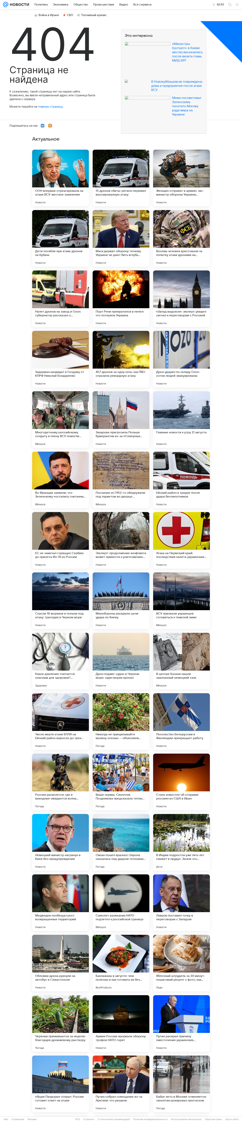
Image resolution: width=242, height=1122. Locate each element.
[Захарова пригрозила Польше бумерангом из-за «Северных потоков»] (121, 419)
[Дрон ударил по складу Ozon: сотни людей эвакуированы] (181, 359)
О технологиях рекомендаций (114, 1119)
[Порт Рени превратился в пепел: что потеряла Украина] (121, 298)
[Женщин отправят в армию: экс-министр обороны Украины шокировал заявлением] (181, 178)
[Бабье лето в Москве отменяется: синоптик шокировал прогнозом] (181, 1084)
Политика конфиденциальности (150, 1119)
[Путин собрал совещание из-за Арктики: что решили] (121, 1084)
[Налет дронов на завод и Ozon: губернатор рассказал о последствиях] (60, 298)
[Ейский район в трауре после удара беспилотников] (181, 480)
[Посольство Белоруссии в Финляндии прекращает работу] (181, 721)
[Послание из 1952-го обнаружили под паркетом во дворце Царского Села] (121, 480)
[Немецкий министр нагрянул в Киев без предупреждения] (60, 842)
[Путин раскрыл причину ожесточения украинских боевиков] (181, 1023)
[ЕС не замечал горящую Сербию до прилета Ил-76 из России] (60, 540)
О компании (18, 1119)
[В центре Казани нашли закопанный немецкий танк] (181, 661)
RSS (77, 1119)
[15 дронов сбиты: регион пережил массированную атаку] (121, 178)
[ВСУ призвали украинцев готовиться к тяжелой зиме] (181, 600)
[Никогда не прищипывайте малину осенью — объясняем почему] (121, 721)
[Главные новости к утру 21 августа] (181, 419)
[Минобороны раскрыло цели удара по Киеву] (121, 600)
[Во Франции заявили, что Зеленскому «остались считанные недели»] (60, 480)
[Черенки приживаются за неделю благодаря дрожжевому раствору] (60, 1023)
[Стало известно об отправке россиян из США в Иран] (181, 782)
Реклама (32, 1119)
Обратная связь (213, 1119)
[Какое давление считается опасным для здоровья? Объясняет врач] (60, 661)
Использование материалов (186, 1119)
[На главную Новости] (18, 4)
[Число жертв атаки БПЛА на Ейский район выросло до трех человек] (60, 721)
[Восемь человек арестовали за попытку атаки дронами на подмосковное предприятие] (181, 238)
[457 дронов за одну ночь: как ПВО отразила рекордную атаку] (121, 359)
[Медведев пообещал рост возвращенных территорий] (60, 902)
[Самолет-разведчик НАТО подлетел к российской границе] (121, 902)
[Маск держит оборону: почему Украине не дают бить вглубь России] (121, 238)
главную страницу (50, 106)
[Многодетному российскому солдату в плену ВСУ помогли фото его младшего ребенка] (60, 419)
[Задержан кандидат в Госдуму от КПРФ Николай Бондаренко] (60, 359)
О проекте (88, 1119)
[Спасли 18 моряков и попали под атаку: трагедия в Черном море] (60, 600)
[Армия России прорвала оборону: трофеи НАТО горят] (121, 1023)
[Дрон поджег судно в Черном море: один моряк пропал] (121, 661)
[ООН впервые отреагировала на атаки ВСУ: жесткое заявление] (60, 178)
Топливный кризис (94, 15)
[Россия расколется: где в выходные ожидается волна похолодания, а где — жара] (60, 782)
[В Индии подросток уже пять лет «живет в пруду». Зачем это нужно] (181, 842)
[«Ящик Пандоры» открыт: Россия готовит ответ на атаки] (60, 1084)
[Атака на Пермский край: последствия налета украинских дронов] (181, 540)
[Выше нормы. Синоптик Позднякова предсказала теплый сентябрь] (121, 782)
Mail (6, 1119)
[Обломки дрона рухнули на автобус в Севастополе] (60, 963)
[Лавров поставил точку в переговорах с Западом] (181, 902)
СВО (70, 15)
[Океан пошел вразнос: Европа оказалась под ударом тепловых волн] (121, 842)
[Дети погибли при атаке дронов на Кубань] (60, 238)
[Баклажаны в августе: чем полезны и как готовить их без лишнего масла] (121, 963)
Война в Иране (49, 15)
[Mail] (5, 4)
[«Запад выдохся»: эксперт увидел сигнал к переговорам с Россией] (181, 298)
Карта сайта (232, 1119)
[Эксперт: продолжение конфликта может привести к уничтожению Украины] (121, 540)
